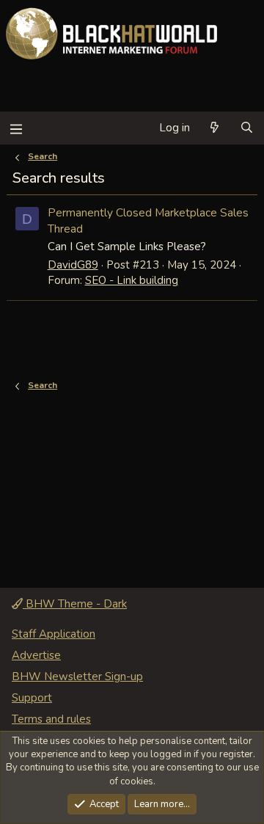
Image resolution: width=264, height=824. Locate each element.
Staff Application (53, 634)
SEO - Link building (131, 280)
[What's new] (214, 128)
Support (32, 697)
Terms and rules (51, 719)
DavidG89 (73, 265)
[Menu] (15, 128)
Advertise (36, 655)
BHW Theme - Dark (75, 604)
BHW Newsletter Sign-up (77, 676)
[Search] (247, 128)
